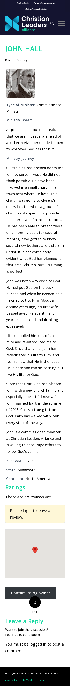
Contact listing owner (30, 593)
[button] (35, 550)
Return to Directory (16, 60)
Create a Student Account (44, 3)
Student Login (23, 3)
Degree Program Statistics (36, 9)
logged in (38, 644)
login (27, 510)
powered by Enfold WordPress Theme (25, 679)
